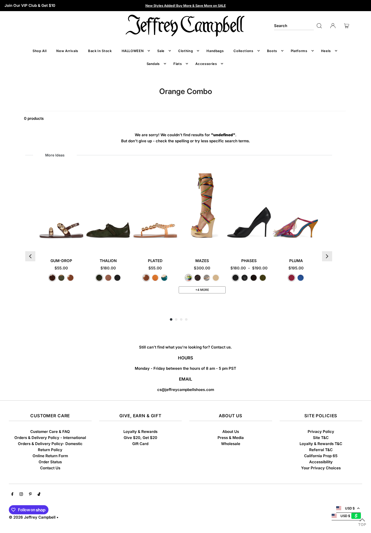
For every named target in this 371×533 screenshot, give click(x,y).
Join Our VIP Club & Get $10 (30, 5)
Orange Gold (155, 277)
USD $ (350, 508)
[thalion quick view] (127, 244)
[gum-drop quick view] (80, 244)
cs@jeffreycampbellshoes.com (185, 389)
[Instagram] (21, 495)
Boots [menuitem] (272, 51)
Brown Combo (108, 277)
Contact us (221, 347)
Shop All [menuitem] (39, 51)
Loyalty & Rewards (140, 431)
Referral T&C (321, 449)
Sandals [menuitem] (153, 64)
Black (235, 277)
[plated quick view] (174, 244)
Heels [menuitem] (326, 51)
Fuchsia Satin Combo (291, 277)
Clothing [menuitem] (185, 51)
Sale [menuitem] (161, 51)
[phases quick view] (268, 244)
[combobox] (294, 25)
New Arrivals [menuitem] (67, 51)
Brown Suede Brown (197, 277)
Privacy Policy (321, 431)
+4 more (202, 290)
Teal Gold (164, 277)
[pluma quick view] (315, 244)
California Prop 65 (320, 455)
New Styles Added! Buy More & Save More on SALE (185, 6)
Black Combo (117, 277)
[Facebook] (12, 495)
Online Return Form (50, 455)
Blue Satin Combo (300, 277)
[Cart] (346, 25)
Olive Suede (262, 277)
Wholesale (230, 443)
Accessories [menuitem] (206, 64)
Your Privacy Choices (321, 468)
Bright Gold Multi (188, 277)
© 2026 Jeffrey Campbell (32, 517)
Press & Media (231, 437)
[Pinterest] (30, 495)
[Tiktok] (39, 495)
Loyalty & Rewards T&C (321, 443)
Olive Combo (99, 277)
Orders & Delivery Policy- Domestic (50, 443)
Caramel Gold (70, 277)
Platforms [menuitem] (299, 51)
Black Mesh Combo (244, 277)
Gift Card (140, 443)
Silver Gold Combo (206, 277)
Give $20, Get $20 (140, 437)
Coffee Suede (253, 277)
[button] (30, 256)
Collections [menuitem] (243, 51)
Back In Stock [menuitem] (100, 51)
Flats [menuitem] (177, 64)
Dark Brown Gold (52, 277)
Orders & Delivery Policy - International (50, 437)
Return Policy (50, 449)
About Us (230, 431)
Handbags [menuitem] (215, 51)
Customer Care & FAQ (50, 431)
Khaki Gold (61, 277)
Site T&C (321, 437)
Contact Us (50, 468)
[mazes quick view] (221, 244)
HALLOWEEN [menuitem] (133, 51)
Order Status (50, 461)
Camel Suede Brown (215, 277)
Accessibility (321, 461)
